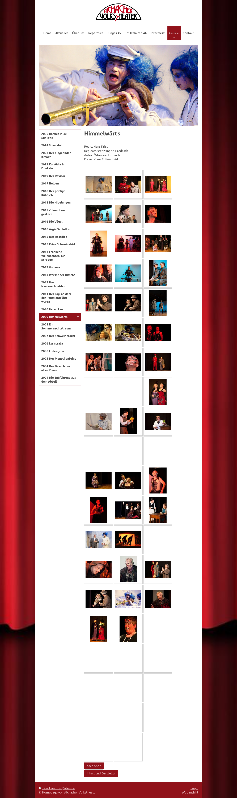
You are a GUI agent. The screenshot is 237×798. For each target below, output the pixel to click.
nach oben (94, 766)
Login (194, 788)
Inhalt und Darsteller (101, 773)
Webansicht (190, 792)
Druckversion (52, 788)
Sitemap (69, 788)
